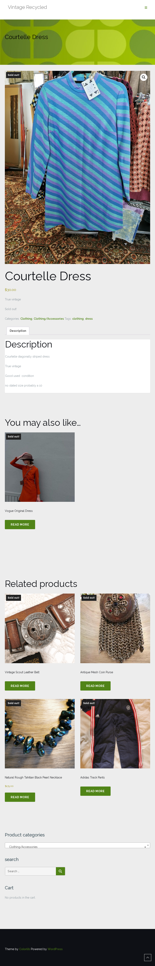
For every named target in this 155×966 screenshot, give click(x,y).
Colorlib (24, 949)
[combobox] (77, 845)
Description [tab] (18, 330)
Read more (20, 524)
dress (89, 318)
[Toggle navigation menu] (145, 7)
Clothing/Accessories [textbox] (76, 846)
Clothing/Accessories (49, 318)
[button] (143, 77)
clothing (78, 318)
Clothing (26, 318)
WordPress (55, 949)
